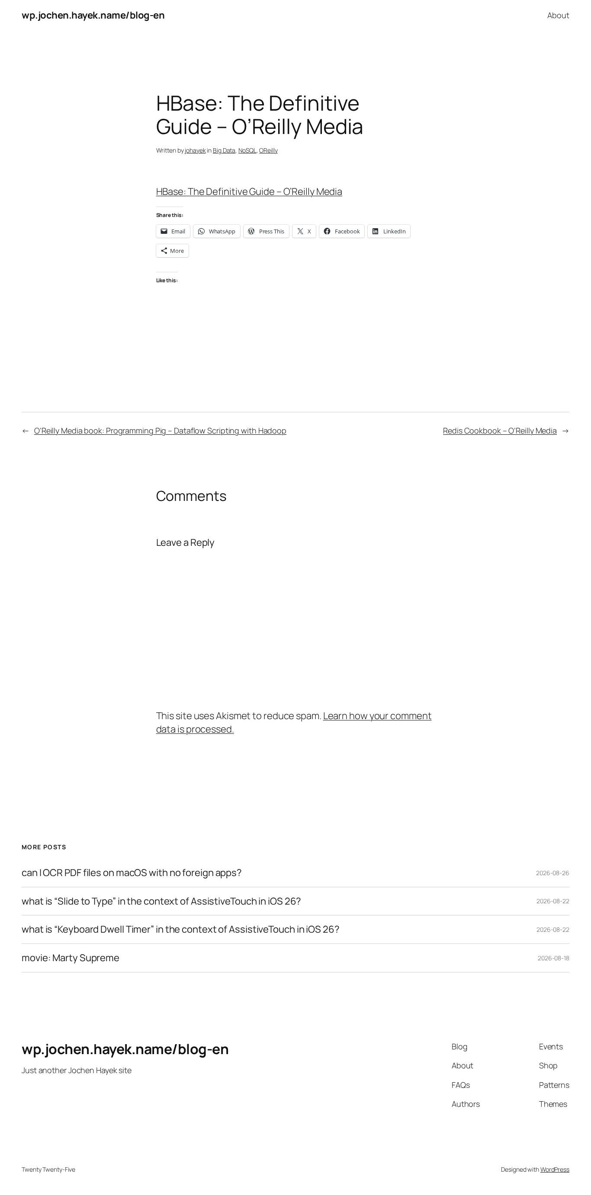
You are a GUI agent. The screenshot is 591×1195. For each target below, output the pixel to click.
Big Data (224, 150)
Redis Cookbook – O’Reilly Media (500, 430)
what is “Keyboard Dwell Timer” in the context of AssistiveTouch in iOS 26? (181, 929)
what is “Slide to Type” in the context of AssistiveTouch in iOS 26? (161, 901)
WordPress (554, 1169)
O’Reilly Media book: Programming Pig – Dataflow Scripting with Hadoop (160, 430)
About (558, 15)
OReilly (268, 150)
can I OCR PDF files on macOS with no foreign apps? (132, 872)
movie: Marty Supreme (70, 958)
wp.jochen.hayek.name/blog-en (93, 15)
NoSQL (247, 150)
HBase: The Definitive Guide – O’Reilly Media (249, 191)
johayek (195, 150)
